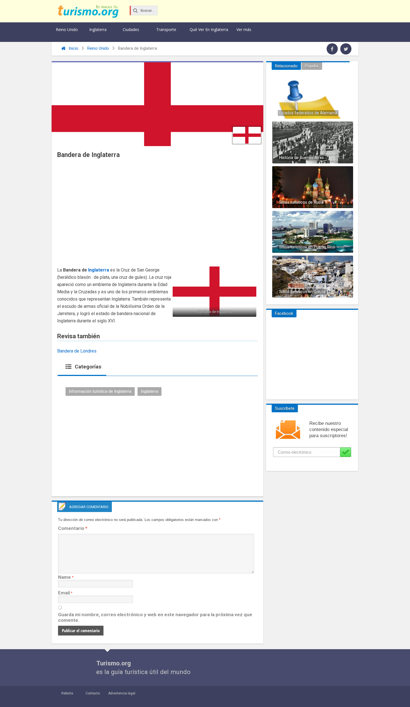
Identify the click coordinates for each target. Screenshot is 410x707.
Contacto (93, 693)
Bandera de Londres (77, 351)
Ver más (244, 29)
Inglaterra (98, 29)
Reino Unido (67, 29)
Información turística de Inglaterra (100, 391)
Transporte (166, 29)
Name (64, 577)
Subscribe (345, 452)
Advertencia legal (121, 693)
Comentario (72, 528)
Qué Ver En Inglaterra (209, 29)
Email (64, 593)
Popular (312, 65)
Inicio (72, 48)
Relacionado (286, 65)
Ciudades (131, 29)
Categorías (87, 366)
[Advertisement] (157, 209)
